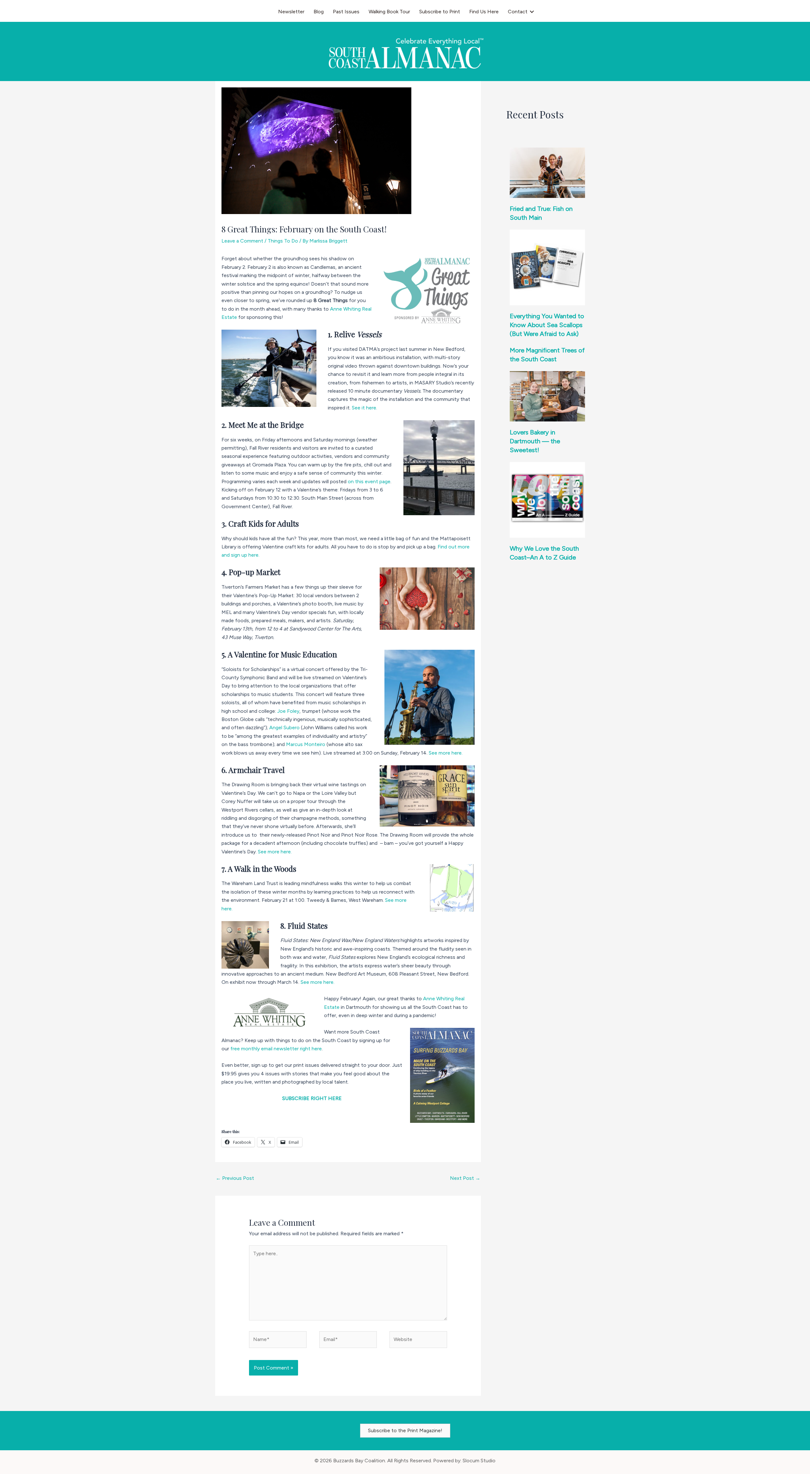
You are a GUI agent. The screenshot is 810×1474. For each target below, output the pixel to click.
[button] (531, 12)
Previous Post (235, 1178)
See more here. (446, 753)
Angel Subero (285, 727)
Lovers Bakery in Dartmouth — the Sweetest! (535, 441)
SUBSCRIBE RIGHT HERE (312, 1098)
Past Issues (346, 12)
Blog (319, 12)
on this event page (369, 481)
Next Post (465, 1178)
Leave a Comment (242, 241)
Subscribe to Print (439, 12)
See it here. (365, 408)
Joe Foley (287, 711)
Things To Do (283, 241)
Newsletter (291, 12)
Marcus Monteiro (305, 744)
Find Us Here (484, 12)
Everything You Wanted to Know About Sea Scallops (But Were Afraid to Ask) (547, 325)
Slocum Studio (479, 1461)
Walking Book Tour (389, 12)
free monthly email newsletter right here (276, 1049)
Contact (517, 12)
